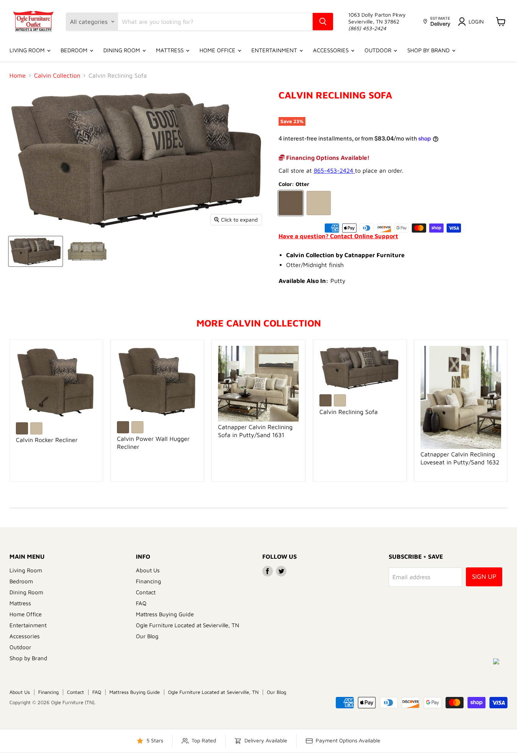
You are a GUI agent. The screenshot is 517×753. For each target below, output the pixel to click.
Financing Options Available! (327, 157)
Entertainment (275, 50)
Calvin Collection (57, 75)
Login (476, 21)
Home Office (218, 50)
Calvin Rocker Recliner (47, 439)
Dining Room (122, 50)
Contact (146, 592)
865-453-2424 (334, 170)
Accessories (331, 50)
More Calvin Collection (258, 322)
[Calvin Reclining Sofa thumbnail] (35, 251)
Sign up (484, 576)
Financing (148, 581)
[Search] (323, 21)
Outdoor (378, 50)
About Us (148, 570)
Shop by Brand (429, 50)
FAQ (141, 603)
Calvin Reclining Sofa (348, 411)
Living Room (27, 50)
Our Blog (147, 636)
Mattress (170, 50)
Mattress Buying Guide (165, 614)
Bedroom (75, 50)
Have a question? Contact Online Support (338, 236)
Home (17, 75)
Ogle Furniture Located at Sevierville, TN (187, 625)
